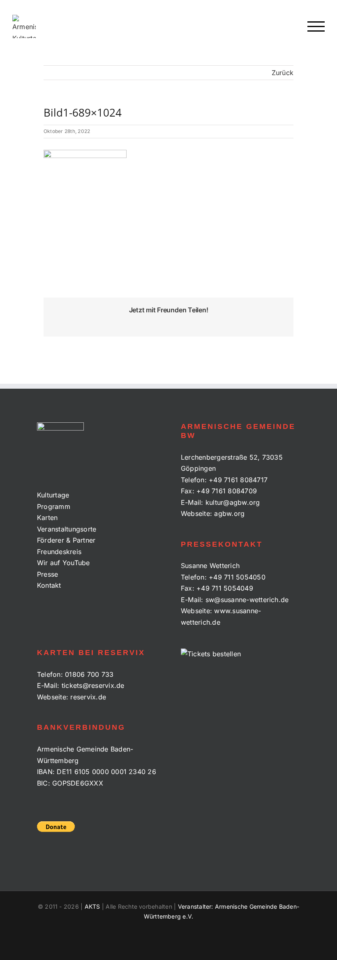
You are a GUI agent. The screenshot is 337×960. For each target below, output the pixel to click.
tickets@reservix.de (93, 685)
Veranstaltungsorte (66, 529)
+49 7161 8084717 (238, 480)
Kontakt (49, 585)
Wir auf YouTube (63, 563)
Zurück (282, 73)
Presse (47, 574)
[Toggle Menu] (316, 26)
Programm (53, 506)
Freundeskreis (59, 552)
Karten (47, 517)
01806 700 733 (89, 674)
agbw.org (229, 513)
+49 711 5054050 (237, 577)
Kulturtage (53, 495)
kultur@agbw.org (232, 502)
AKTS (92, 906)
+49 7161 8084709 (226, 491)
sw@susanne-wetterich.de (247, 600)
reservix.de (88, 697)
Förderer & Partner (66, 540)
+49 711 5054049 (224, 588)
